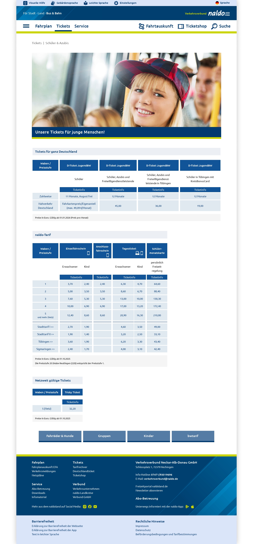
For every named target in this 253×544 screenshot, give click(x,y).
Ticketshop (79, 475)
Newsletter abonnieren (149, 490)
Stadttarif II (44, 334)
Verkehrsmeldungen (44, 471)
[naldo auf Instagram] (84, 506)
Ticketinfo (79, 189)
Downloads (38, 492)
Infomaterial (39, 497)
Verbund (79, 484)
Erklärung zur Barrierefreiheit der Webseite (57, 525)
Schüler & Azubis (57, 43)
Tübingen (43, 341)
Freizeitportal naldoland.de (152, 486)
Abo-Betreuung (41, 488)
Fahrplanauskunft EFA (45, 467)
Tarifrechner (80, 467)
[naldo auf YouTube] (94, 506)
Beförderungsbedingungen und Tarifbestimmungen (166, 534)
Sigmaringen (43, 348)
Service (82, 26)
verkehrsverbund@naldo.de (161, 478)
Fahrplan (43, 26)
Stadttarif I (44, 326)
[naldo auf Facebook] (89, 506)
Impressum (142, 525)
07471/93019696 (161, 474)
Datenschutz (143, 530)
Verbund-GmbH (82, 497)
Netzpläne (38, 475)
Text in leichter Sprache (45, 534)
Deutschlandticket (83, 471)
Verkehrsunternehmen (86, 488)
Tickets (63, 26)
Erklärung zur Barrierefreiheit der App (54, 530)
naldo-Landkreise (83, 492)
